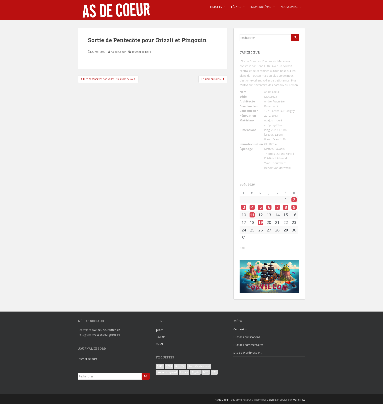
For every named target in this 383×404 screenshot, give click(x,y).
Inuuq (159, 343)
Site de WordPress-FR (247, 352)
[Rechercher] (295, 37)
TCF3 (205, 372)
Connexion (240, 329)
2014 (169, 366)
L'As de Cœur (248, 61)
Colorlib (271, 399)
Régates (236, 7)
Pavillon (161, 336)
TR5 (214, 372)
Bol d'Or (180, 366)
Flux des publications (246, 337)
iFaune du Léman (261, 7)
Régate (195, 372)
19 (260, 222)
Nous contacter (291, 7)
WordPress (299, 399)
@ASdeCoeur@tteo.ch (106, 330)
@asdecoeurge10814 (106, 335)
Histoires (216, 7)
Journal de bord (141, 52)
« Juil (242, 247)
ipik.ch (159, 330)
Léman (184, 372)
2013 (160, 366)
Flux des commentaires (248, 345)
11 (252, 214)
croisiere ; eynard (167, 372)
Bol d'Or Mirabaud (199, 366)
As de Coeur (118, 52)
